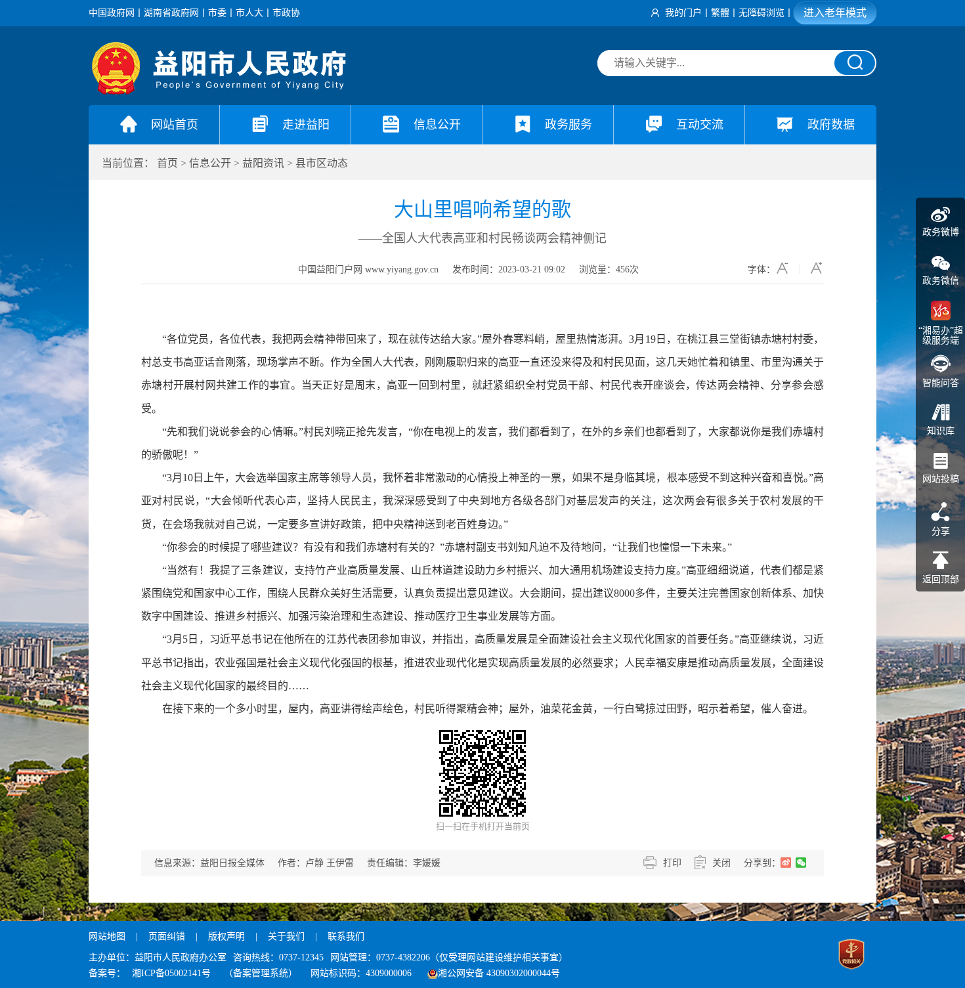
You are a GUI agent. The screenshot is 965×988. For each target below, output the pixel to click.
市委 (217, 13)
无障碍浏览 (761, 13)
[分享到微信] (801, 862)
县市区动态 (321, 163)
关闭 (721, 863)
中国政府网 (112, 13)
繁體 (720, 13)
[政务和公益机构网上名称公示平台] (851, 956)
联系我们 (346, 936)
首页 (167, 163)
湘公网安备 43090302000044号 (499, 973)
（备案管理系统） (260, 973)
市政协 (286, 13)
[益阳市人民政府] (220, 91)
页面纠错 (168, 936)
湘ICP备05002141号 (171, 973)
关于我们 (286, 936)
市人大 (249, 13)
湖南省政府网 (171, 13)
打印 (672, 863)
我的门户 (683, 13)
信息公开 (210, 163)
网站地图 (107, 936)
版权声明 (226, 936)
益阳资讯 (263, 163)
